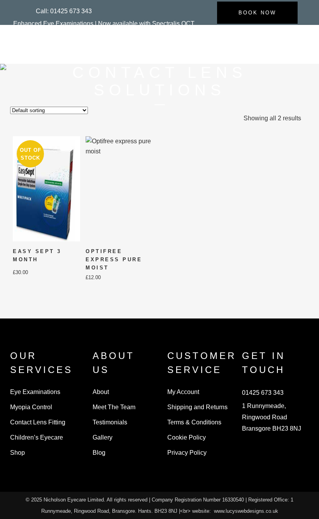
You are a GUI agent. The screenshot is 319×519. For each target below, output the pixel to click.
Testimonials (110, 422)
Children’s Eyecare (36, 437)
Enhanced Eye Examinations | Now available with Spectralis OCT (104, 23)
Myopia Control (31, 407)
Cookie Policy (186, 437)
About (101, 392)
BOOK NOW (257, 13)
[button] (64, 11)
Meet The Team (114, 407)
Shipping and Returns (197, 407)
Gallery (102, 437)
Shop (17, 452)
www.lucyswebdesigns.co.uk (246, 511)
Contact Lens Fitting (37, 422)
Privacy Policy (187, 452)
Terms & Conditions (194, 422)
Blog (99, 452)
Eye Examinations (35, 392)
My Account (183, 392)
